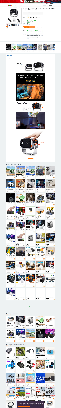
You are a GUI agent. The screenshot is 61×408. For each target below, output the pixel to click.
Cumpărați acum (26, 27)
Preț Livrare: (24, 23)
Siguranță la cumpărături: (24, 30)
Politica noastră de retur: (24, 34)
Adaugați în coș (32, 27)
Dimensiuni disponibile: (24, 17)
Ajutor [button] (47, 3)
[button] (7, 5)
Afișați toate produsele (8, 303)
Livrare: (23, 21)
